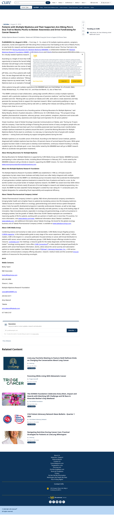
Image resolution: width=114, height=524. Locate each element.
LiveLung (31, 363)
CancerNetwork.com (57, 463)
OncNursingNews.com (57, 469)
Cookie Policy (71, 76)
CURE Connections (41, 244)
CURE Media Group (36, 52)
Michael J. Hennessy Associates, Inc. (53, 249)
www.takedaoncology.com (62, 223)
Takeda (49, 52)
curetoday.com (14, 242)
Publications (86, 7)
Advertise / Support (57, 457)
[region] (57, 69)
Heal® (80, 7)
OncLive (76, 252)
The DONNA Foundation (36, 401)
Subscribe (71, 330)
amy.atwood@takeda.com (11, 308)
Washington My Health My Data (57, 477)
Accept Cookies (77, 81)
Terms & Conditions (57, 471)
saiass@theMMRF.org (9, 292)
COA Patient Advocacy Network (37, 419)
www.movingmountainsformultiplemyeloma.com (19, 164)
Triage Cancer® (33, 379)
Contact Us (57, 461)
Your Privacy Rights (57, 479)
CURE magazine (8, 234)
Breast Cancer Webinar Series (51, 7)
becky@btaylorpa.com (9, 275)
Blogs (41, 7)
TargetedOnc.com (57, 465)
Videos (92, 7)
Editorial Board (57, 459)
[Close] (82, 54)
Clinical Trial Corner (73, 7)
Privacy (57, 473)
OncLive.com (57, 467)
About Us (57, 455)
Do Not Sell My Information (57, 475)
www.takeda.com (8, 221)
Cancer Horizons (63, 7)
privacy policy (35, 334)
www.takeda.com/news (26, 218)
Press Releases (7, 341)
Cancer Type (25, 7)
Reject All (64, 81)
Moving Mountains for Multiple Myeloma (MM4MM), (30, 50)
